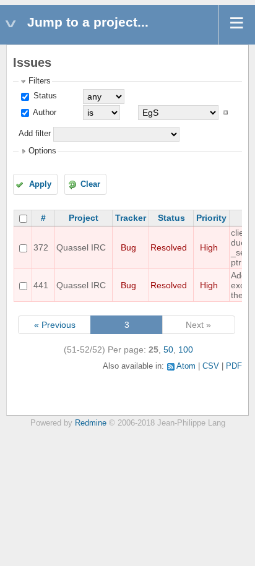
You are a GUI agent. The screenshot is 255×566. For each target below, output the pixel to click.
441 (40, 285)
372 (40, 247)
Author (43, 112)
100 (185, 349)
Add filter (35, 133)
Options (42, 151)
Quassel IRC (81, 247)
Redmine (90, 423)
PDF (234, 366)
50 (168, 349)
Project (83, 218)
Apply (40, 184)
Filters (39, 81)
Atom (186, 366)
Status (44, 96)
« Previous (55, 325)
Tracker (130, 218)
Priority (211, 218)
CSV (210, 366)
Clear (90, 184)
